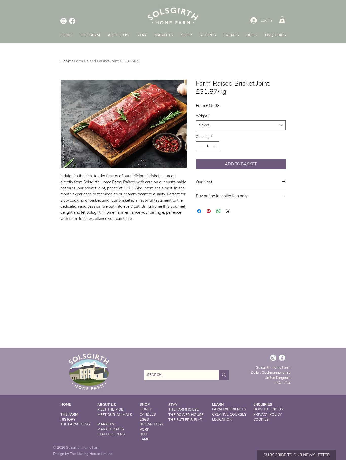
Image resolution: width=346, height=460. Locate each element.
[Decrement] (200, 146)
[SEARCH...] (224, 375)
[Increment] (215, 146)
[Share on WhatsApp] (218, 211)
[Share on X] (228, 211)
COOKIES (261, 419)
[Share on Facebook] (199, 211)
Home (65, 61)
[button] (282, 19)
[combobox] (241, 125)
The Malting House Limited (91, 453)
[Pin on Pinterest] (209, 211)
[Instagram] (63, 21)
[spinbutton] (207, 146)
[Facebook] (72, 21)
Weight (203, 115)
